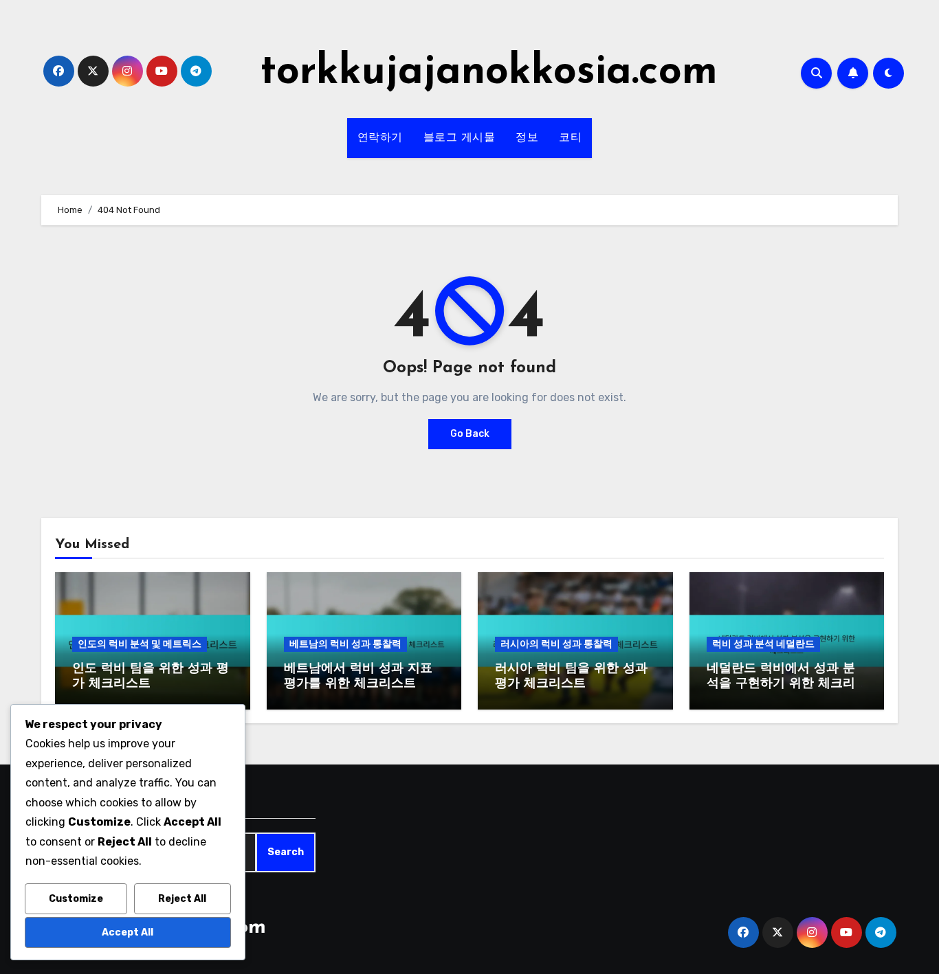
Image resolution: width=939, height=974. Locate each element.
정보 (527, 138)
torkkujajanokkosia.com (489, 72)
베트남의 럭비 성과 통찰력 (345, 644)
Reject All (182, 899)
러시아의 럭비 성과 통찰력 (556, 644)
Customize (76, 899)
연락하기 (380, 138)
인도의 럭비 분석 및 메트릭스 (139, 644)
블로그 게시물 (459, 138)
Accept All (127, 932)
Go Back (469, 434)
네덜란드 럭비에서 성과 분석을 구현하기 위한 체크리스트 (781, 684)
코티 (570, 138)
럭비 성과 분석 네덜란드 (763, 644)
